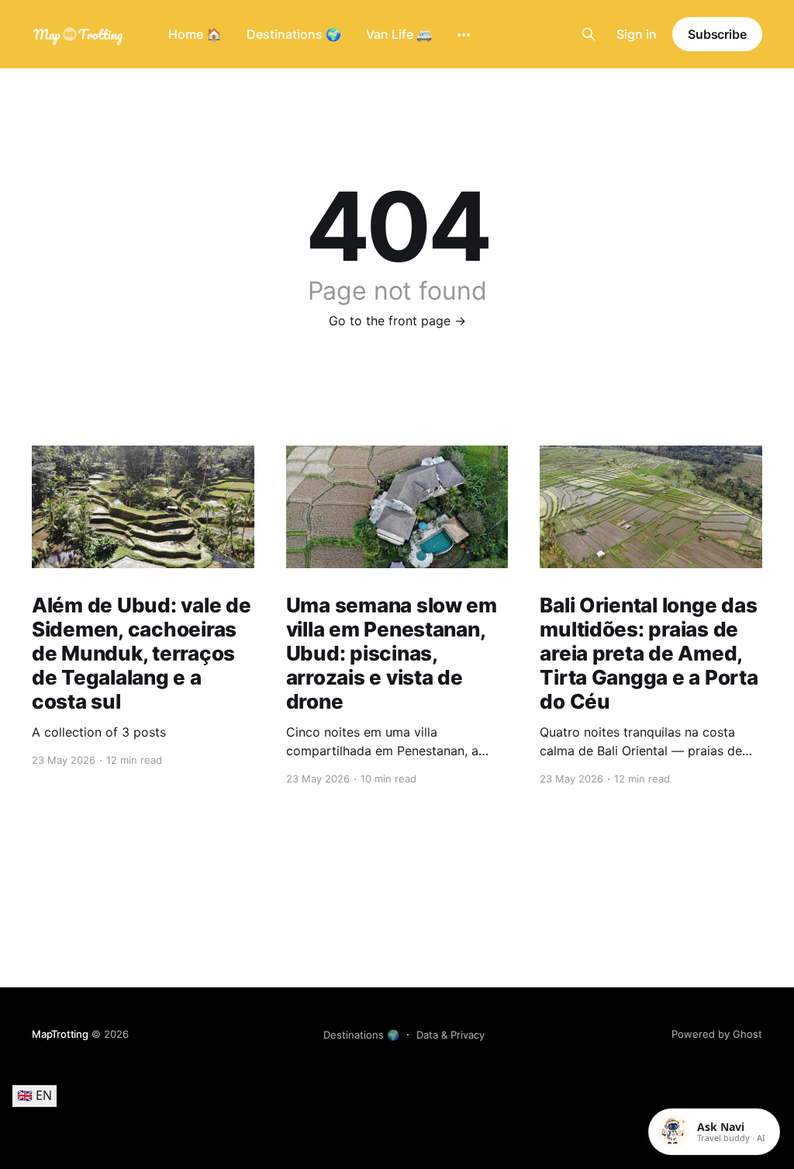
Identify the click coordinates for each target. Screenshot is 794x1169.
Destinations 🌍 (294, 34)
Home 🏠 (195, 34)
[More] (463, 35)
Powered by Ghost (716, 1034)
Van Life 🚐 (399, 34)
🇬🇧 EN (34, 1095)
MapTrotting (60, 1034)
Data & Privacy (450, 1035)
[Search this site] (588, 34)
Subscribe (717, 34)
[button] (714, 1131)
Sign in (636, 34)
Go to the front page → (397, 320)
